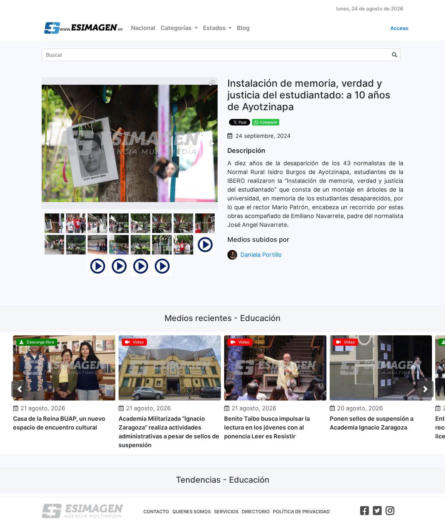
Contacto (156, 511)
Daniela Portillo (261, 254)
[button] (212, 83)
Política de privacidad (301, 511)
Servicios (226, 511)
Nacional (143, 27)
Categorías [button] (177, 27)
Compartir (268, 122)
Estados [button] (215, 27)
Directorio (256, 511)
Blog (243, 27)
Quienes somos (191, 511)
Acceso (399, 28)
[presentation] (19, 389)
